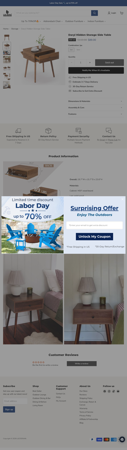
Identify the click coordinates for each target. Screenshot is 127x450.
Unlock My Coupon (95, 237)
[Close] (123, 199)
